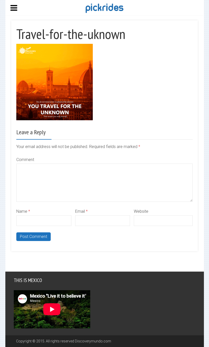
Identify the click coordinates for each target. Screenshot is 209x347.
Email (81, 211)
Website (141, 211)
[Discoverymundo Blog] (104, 7)
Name (23, 211)
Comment (25, 159)
